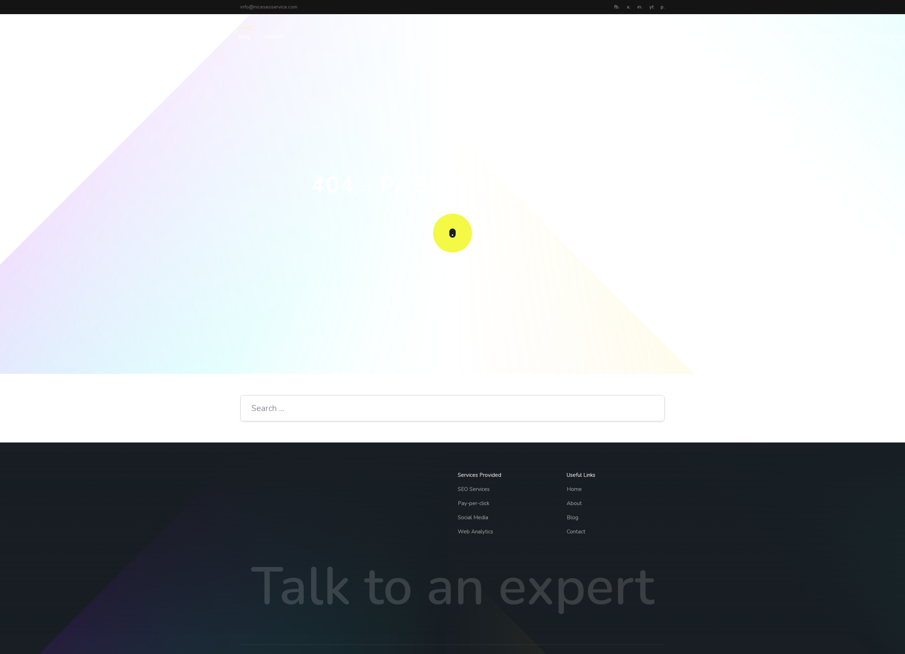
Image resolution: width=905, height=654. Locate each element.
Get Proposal (888, 37)
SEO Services (474, 489)
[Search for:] (452, 409)
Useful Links (581, 475)
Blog (244, 37)
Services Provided (479, 475)
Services (169, 37)
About (574, 503)
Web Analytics (475, 531)
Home (137, 37)
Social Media (473, 517)
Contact (274, 37)
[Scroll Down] (452, 233)
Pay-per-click (473, 503)
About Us (212, 37)
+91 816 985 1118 (829, 37)
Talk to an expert (452, 587)
